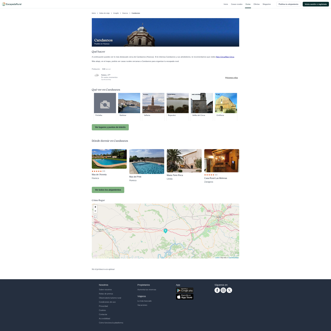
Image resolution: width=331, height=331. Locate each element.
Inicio (226, 4)
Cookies (102, 310)
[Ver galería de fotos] (236, 44)
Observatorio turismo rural (110, 298)
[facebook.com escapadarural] (217, 292)
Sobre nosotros (105, 289)
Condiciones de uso (107, 302)
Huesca (125, 13)
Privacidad (103, 306)
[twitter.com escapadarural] (229, 292)
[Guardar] (236, 20)
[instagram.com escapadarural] (223, 292)
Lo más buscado (144, 301)
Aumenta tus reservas (146, 289)
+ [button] (95, 207)
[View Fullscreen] (95, 217)
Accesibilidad (104, 318)
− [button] (95, 211)
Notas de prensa (106, 294)
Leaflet (217, 257)
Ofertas (257, 4)
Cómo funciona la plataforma (111, 323)
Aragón (116, 13)
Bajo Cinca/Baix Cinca (225, 57)
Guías (248, 4)
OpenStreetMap (234, 257)
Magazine (267, 4)
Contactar (103, 314)
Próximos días (231, 78)
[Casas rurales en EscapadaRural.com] (11, 4)
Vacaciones (142, 305)
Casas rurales (236, 4)
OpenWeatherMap (106, 79)
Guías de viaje (104, 13)
